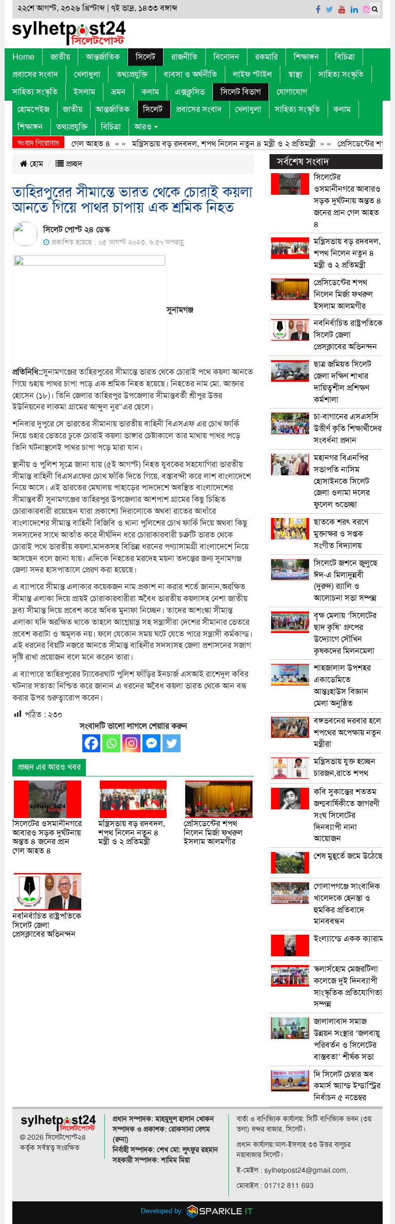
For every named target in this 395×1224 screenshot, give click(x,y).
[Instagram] (131, 743)
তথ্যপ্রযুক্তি (132, 74)
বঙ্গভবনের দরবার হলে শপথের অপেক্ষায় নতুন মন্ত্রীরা (347, 733)
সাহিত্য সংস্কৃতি (341, 74)
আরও (143, 127)
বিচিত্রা (345, 57)
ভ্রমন (118, 92)
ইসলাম (84, 92)
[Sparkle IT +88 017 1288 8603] (220, 1211)
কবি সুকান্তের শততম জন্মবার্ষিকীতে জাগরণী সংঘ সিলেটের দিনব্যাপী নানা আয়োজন (347, 815)
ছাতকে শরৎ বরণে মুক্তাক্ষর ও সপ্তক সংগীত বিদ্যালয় (341, 534)
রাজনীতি (184, 57)
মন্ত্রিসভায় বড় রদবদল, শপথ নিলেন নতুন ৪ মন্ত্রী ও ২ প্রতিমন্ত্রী (211, 144)
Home (23, 57)
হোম (35, 164)
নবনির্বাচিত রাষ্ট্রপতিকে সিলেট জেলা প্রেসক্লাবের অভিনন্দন (46, 925)
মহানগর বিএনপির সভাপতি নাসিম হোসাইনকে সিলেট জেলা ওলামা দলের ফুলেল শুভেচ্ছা (342, 481)
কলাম (150, 92)
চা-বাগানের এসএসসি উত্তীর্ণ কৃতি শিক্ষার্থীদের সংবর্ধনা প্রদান (348, 429)
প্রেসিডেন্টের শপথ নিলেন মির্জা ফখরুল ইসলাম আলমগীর (213, 833)
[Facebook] (91, 743)
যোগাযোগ (292, 92)
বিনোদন (226, 57)
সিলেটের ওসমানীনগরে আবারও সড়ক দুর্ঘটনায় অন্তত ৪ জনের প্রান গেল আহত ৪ (47, 837)
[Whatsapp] (111, 743)
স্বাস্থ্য (295, 74)
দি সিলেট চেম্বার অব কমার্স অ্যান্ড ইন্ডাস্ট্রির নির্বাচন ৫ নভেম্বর (347, 1086)
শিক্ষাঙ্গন (306, 57)
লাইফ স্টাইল (252, 74)
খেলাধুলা (87, 74)
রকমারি (266, 57)
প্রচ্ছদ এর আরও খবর (49, 767)
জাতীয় (60, 57)
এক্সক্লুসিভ (190, 92)
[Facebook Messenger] (151, 743)
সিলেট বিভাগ (241, 92)
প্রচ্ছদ (73, 164)
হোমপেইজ (33, 109)
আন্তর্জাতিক (103, 57)
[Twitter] (172, 743)
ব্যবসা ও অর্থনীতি (190, 74)
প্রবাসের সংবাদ (35, 74)
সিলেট (145, 57)
